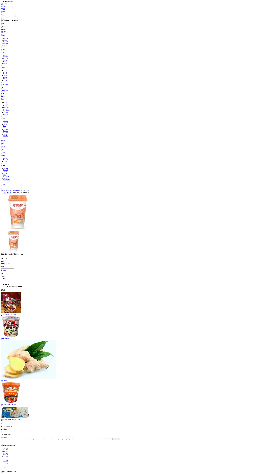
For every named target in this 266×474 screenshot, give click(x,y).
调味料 (5, 178)
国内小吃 (5, 55)
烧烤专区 (3, 49)
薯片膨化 (5, 60)
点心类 (5, 72)
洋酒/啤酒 (5, 114)
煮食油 (5, 171)
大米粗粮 (5, 129)
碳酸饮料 (5, 107)
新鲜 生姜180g (4, 380)
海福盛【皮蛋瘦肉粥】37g (7, 338)
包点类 (5, 73)
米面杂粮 (3, 118)
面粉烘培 (5, 131)
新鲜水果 (5, 38)
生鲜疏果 (3, 35)
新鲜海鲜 (5, 43)
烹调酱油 (5, 173)
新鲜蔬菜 (5, 40)
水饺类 (5, 70)
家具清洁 (3, 143)
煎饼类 (5, 77)
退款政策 (5, 454)
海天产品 (5, 170)
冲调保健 (5, 112)
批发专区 (29, 190)
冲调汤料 (5, 122)
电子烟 (2, 93)
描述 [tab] (4, 276)
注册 (2, 4)
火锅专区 (3, 32)
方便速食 (3, 67)
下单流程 (5, 456)
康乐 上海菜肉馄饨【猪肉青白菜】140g (10, 419)
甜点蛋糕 (3, 96)
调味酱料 (5, 168)
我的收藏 (3, 9)
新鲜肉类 (5, 42)
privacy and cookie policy (55, 438)
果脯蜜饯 (5, 56)
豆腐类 (5, 45)
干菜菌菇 (5, 136)
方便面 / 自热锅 (4, 84)
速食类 (5, 80)
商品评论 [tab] (5, 278)
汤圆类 (5, 75)
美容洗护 (3, 149)
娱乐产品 (5, 159)
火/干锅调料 (6, 176)
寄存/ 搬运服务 (4, 90)
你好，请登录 (4, 3)
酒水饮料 (3, 99)
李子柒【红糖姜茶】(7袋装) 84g (8, 314)
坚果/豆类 (5, 58)
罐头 (4, 126)
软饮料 (5, 102)
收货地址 (3, 8)
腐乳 (4, 175)
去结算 (7, 429)
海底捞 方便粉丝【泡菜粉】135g (8, 404)
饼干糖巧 (5, 61)
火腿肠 (5, 124)
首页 (2, 190)
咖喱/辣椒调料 (6, 180)
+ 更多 (2, 187)
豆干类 (5, 63)
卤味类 (5, 78)
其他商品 (3, 155)
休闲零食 (3, 52)
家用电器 (3, 152)
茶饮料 (5, 109)
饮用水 (5, 105)
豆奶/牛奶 (5, 104)
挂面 (4, 127)
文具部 (5, 161)
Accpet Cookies (116, 438)
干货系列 (5, 121)
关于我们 (5, 461)
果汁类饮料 (6, 110)
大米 (2, 87)
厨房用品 (3, 140)
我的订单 (3, 6)
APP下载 (3, 11)
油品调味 (3, 165)
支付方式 (5, 451)
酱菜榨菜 (5, 132)
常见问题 (5, 449)
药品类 (5, 158)
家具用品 (3, 146)
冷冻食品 (3, 184)
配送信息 (5, 453)
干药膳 (5, 134)
